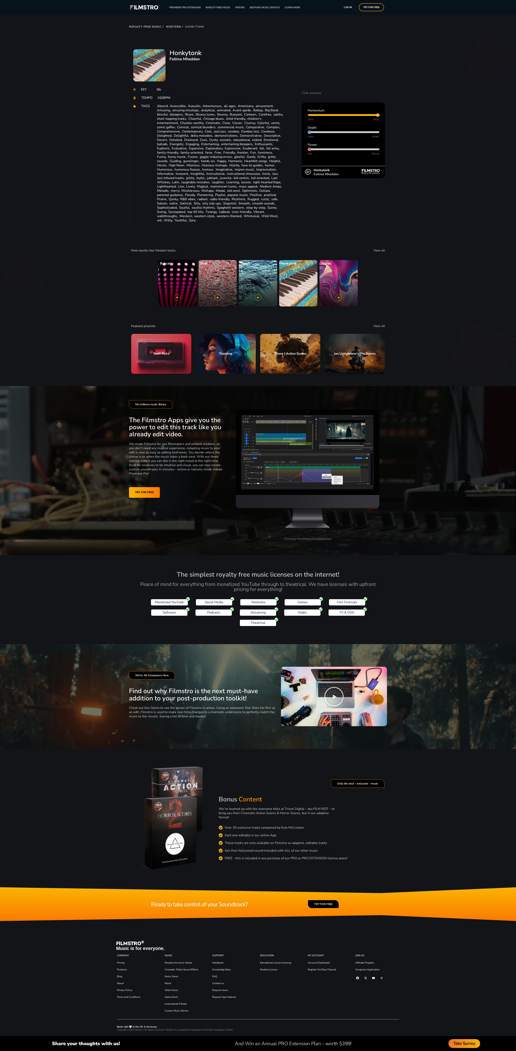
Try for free (371, 7)
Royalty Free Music (218, 7)
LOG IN (348, 7)
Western (173, 27)
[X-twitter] (365, 978)
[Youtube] (373, 978)
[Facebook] (357, 978)
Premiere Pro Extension (185, 7)
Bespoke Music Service (265, 7)
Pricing (240, 7)
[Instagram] (381, 978)
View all (379, 250)
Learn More (292, 7)
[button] (334, 696)
